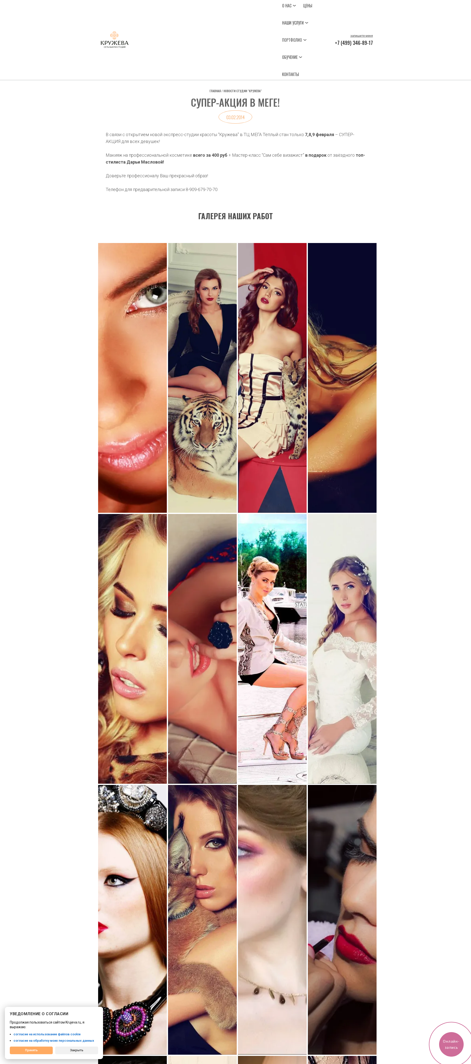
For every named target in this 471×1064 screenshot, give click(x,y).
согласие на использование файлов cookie (47, 1034)
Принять (31, 1050)
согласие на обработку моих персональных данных (53, 1040)
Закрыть (76, 1050)
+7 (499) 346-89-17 (354, 42)
